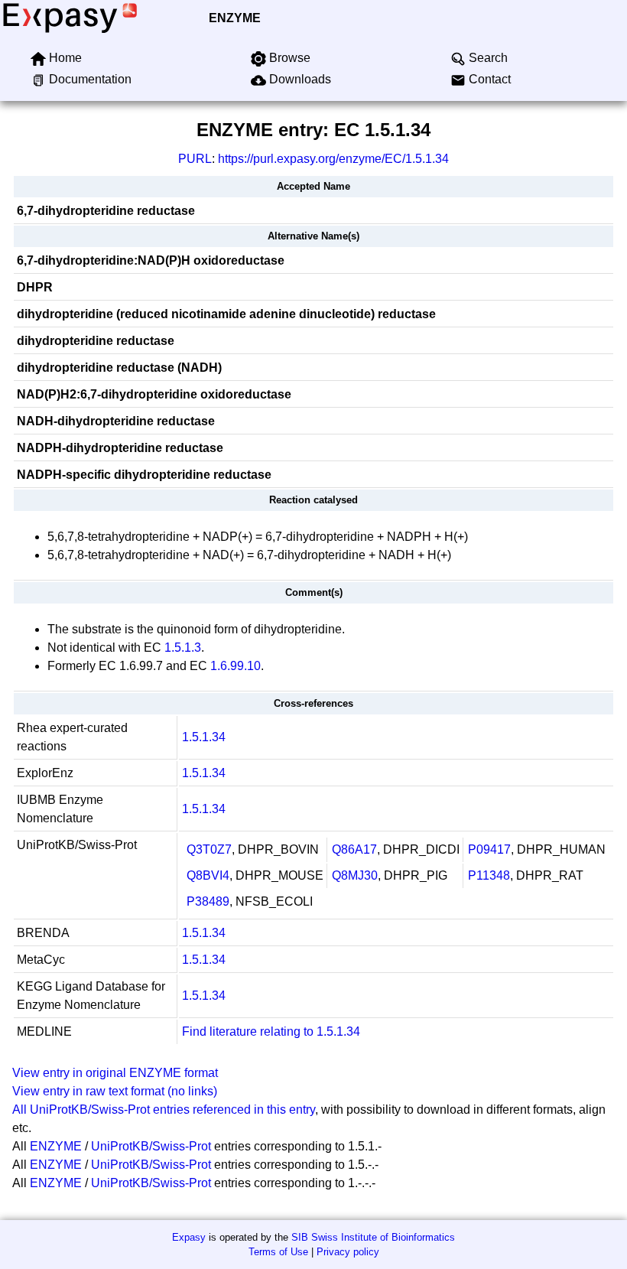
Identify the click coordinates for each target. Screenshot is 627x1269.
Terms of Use (278, 1252)
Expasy (189, 1237)
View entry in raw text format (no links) (114, 1091)
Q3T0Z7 (209, 849)
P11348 (489, 875)
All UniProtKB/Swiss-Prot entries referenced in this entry (163, 1109)
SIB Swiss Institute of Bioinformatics (373, 1237)
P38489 (208, 901)
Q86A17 (354, 849)
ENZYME (235, 17)
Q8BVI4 (208, 875)
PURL (195, 158)
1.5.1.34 (204, 737)
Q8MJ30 (355, 875)
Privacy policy (348, 1252)
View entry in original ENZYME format (115, 1072)
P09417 (489, 849)
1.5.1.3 (182, 647)
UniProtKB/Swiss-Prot (151, 1146)
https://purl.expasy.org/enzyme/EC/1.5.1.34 (333, 158)
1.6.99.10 (235, 665)
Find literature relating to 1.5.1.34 (271, 1031)
